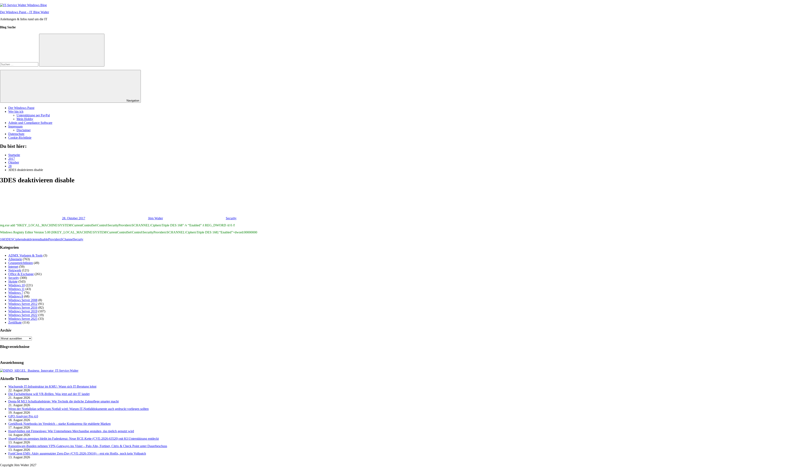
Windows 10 (16, 285)
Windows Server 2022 (22, 315)
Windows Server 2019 (22, 311)
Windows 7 (15, 292)
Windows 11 (16, 289)
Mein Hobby (25, 119)
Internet (13, 266)
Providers (54, 239)
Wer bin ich (15, 111)
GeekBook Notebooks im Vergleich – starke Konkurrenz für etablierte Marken (59, 423)
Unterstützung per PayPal (33, 115)
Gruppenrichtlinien (20, 263)
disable (43, 239)
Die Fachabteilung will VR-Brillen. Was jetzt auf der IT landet (49, 394)
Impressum (15, 126)
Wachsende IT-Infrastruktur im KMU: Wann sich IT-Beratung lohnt (52, 386)
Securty (78, 239)
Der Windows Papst (21, 108)
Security (231, 218)
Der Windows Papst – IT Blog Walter (24, 12)
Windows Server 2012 (22, 304)
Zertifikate (15, 322)
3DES (9, 239)
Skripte (13, 281)
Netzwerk (14, 270)
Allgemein (15, 259)
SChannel (67, 239)
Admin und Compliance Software (30, 122)
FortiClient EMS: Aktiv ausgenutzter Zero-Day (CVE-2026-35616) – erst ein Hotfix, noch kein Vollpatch (77, 453)
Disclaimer (24, 130)
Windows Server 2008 (22, 300)
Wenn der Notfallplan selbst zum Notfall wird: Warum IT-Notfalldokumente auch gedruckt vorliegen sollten (78, 409)
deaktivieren (31, 239)
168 (2, 239)
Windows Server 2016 (22, 307)
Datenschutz (16, 134)
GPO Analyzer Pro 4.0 (23, 416)
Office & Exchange (21, 274)
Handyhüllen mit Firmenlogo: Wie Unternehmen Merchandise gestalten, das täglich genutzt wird (71, 431)
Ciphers (18, 239)
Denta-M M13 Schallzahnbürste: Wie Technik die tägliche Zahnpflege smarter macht (63, 401)
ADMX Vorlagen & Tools (25, 255)
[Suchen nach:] (19, 64)
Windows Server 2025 (22, 318)
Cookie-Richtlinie (19, 137)
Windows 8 (15, 296)
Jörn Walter (155, 218)
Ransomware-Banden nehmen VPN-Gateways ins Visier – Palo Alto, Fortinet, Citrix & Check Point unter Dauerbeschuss (87, 446)
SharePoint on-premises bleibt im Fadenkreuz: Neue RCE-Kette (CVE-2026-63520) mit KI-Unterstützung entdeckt (83, 438)
